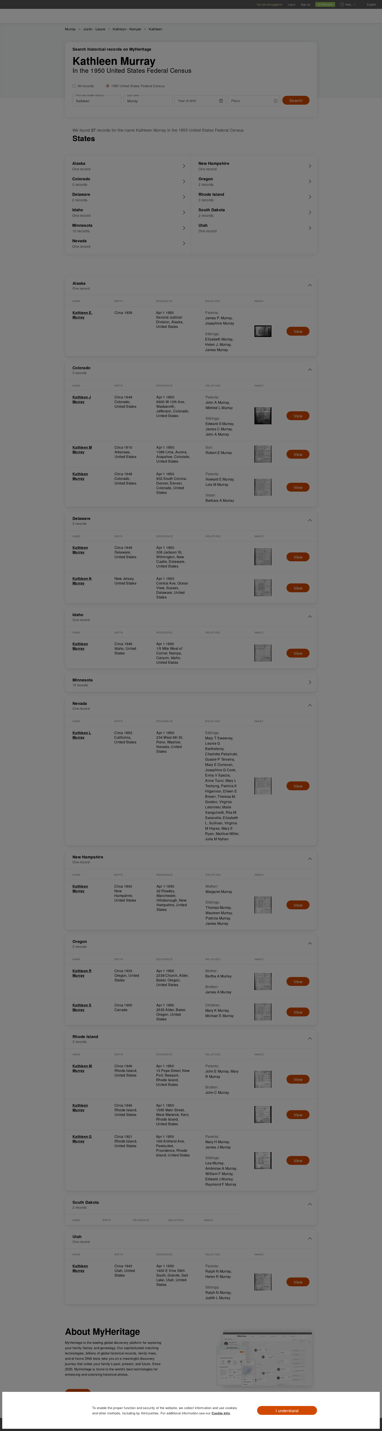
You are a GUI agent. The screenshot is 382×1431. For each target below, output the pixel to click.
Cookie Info (221, 1413)
